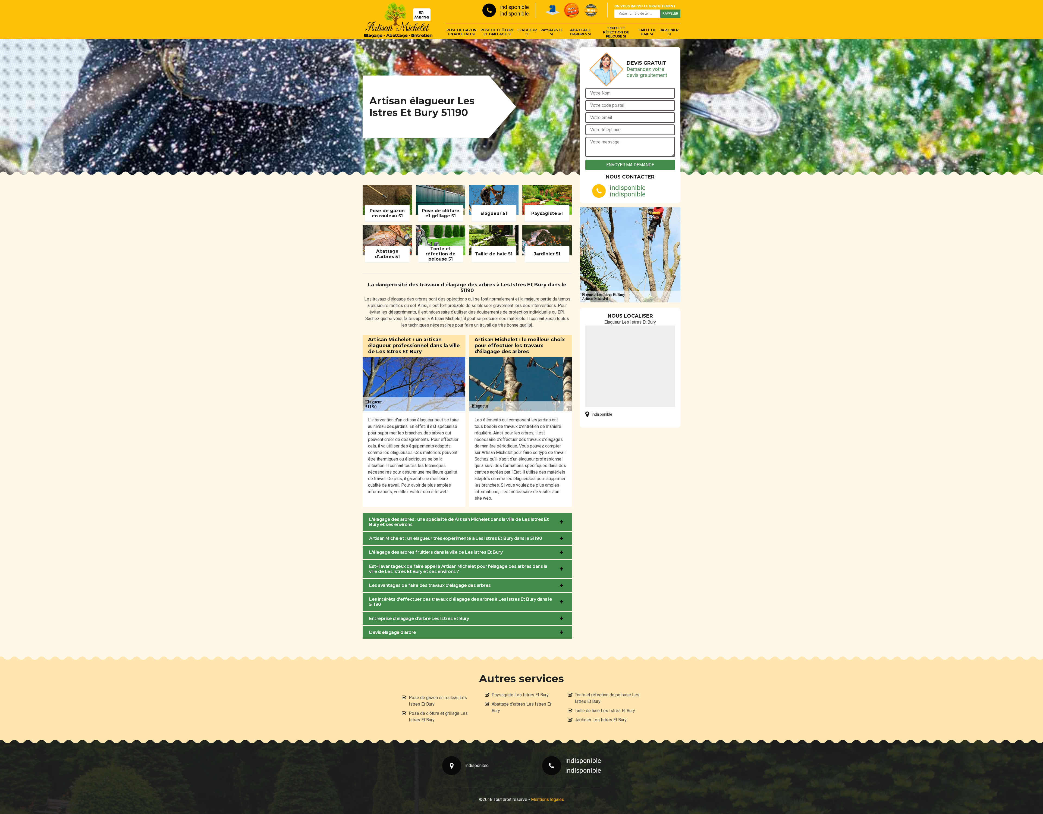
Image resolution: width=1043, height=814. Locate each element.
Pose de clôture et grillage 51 (497, 32)
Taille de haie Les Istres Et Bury (605, 710)
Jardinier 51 (669, 32)
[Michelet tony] (398, 19)
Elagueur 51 (526, 32)
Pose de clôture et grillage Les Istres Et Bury (438, 716)
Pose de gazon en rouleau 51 (461, 32)
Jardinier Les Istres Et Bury (601, 719)
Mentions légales (547, 799)
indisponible (514, 7)
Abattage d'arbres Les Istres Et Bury (521, 707)
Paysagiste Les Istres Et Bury (520, 694)
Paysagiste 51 (552, 32)
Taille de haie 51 (647, 32)
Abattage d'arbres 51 (580, 32)
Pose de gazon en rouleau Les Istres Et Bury (438, 701)
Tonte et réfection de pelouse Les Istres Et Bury (607, 698)
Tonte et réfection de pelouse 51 (616, 32)
